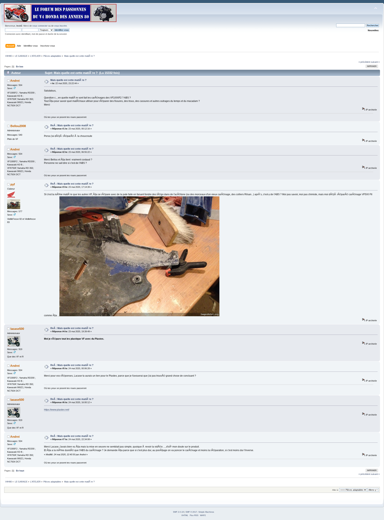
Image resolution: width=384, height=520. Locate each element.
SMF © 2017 (191, 512)
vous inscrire (60, 26)
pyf (12, 184)
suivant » (375, 62)
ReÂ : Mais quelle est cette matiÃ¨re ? (71, 125)
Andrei (15, 80)
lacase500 (17, 328)
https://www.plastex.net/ (56, 409)
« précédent (364, 62)
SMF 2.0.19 (178, 512)
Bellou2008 (18, 126)
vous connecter (40, 26)
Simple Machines (206, 512)
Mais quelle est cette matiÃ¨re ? (68, 80)
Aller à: (335, 490)
